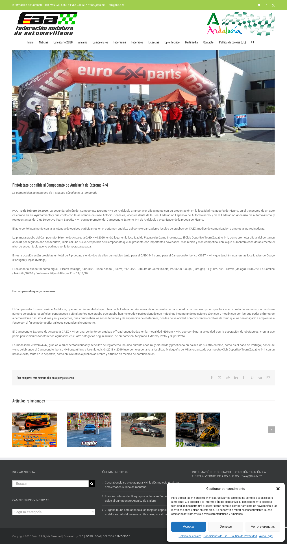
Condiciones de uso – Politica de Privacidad (230, 536)
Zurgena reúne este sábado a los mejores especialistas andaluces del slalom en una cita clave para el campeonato (142, 512)
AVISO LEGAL (93, 536)
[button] (278, 488)
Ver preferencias (263, 526)
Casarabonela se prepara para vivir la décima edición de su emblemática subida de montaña (142, 485)
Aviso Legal (266, 536)
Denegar (226, 526)
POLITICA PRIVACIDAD (116, 536)
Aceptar (188, 526)
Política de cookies (190, 536)
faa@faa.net (116, 4)
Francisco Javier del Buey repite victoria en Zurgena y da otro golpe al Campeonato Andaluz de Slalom (143, 498)
